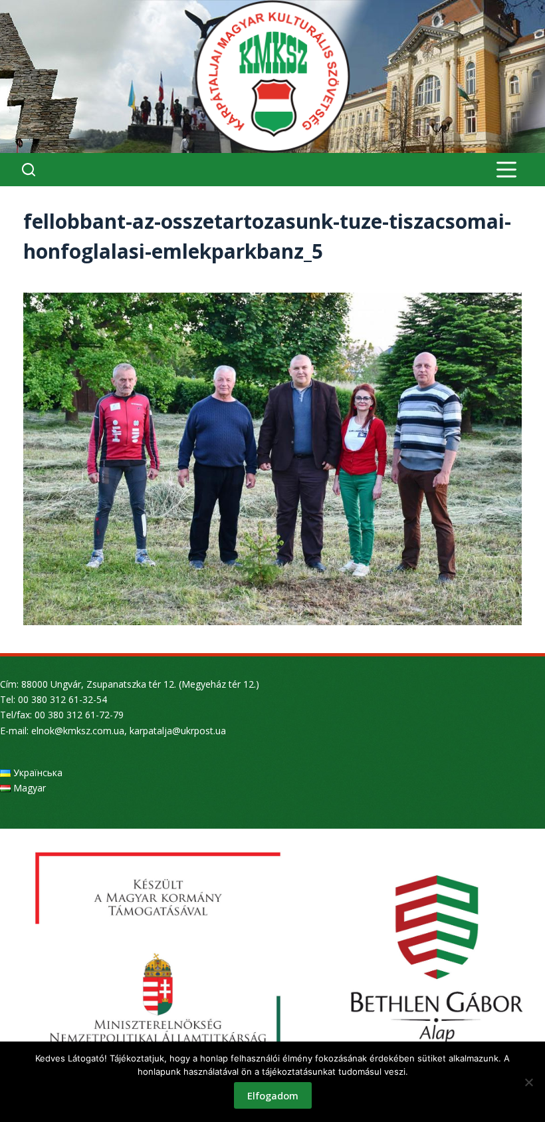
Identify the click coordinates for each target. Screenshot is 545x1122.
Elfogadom (272, 1095)
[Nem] (528, 1082)
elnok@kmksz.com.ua (77, 730)
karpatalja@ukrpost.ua (178, 730)
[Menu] (506, 169)
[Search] (28, 169)
